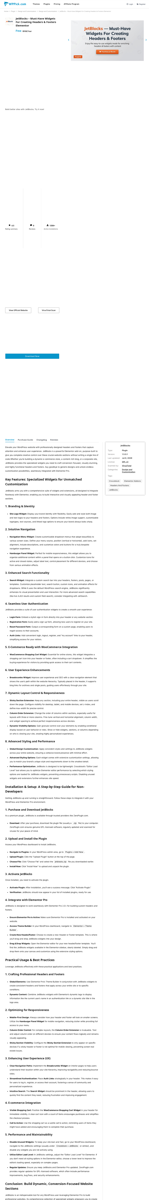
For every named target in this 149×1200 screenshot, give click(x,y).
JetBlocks (113, 490)
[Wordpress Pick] (15, 4)
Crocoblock (114, 481)
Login (131, 4)
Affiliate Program (71, 4)
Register (142, 4)
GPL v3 (125, 462)
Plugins (47, 4)
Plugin (13, 11)
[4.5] (9, 225)
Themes (36, 4)
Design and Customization (27, 11)
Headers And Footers (119, 485)
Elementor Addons (132, 481)
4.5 (13, 225)
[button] (48, 310)
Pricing (57, 4)
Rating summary (11, 229)
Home (6, 11)
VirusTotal (126, 466)
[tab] (9, 440)
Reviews (32, 229)
